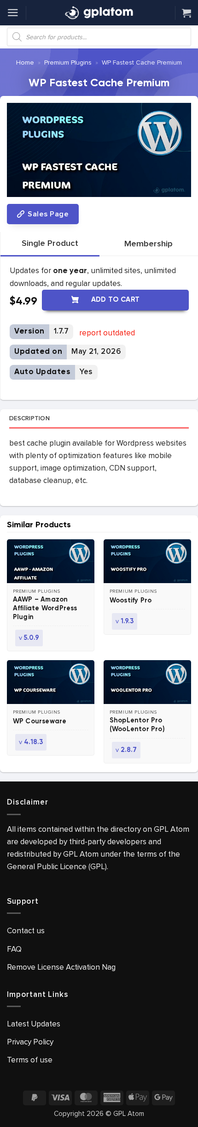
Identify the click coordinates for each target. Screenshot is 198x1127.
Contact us (26, 931)
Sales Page (47, 214)
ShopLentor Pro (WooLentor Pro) (137, 725)
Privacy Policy (30, 1042)
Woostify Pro (130, 600)
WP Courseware (40, 721)
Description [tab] (29, 418)
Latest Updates (33, 1024)
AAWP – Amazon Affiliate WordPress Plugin (45, 608)
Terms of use (29, 1060)
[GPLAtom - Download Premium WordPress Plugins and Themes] (99, 13)
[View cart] (186, 13)
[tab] (50, 243)
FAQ (14, 949)
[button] (13, 12)
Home (25, 62)
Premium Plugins (68, 62)
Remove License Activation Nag (61, 967)
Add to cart (115, 299)
